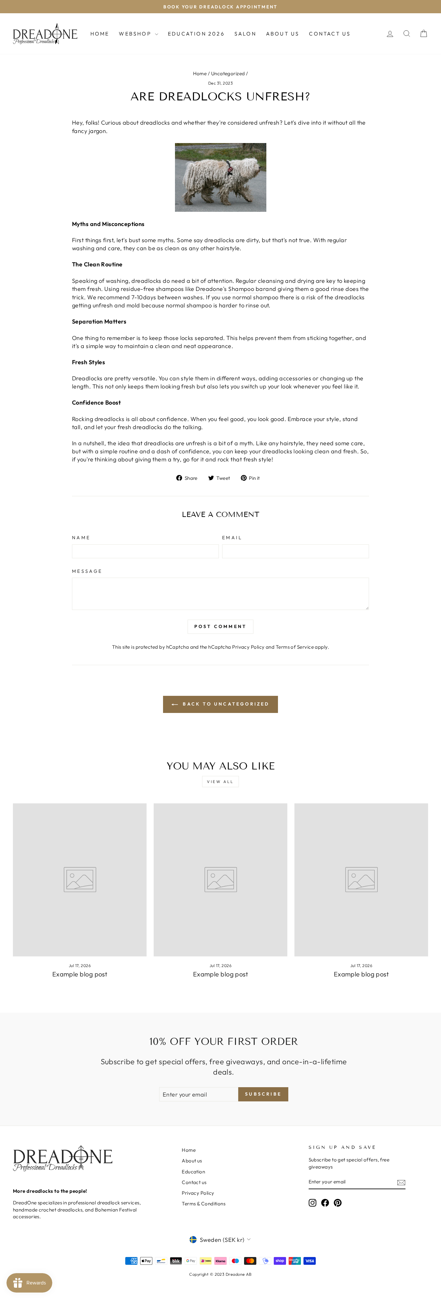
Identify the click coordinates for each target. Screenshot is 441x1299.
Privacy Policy (248, 647)
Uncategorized (228, 73)
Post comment (220, 626)
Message (87, 571)
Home (99, 33)
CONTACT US (330, 33)
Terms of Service (295, 647)
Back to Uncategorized (224, 704)
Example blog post (80, 974)
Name (81, 538)
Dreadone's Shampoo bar (230, 289)
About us (192, 1161)
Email (232, 538)
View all (220, 781)
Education (193, 1172)
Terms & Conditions (203, 1204)
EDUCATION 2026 (196, 33)
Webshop (136, 33)
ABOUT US (283, 33)
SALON (245, 33)
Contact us (194, 1182)
